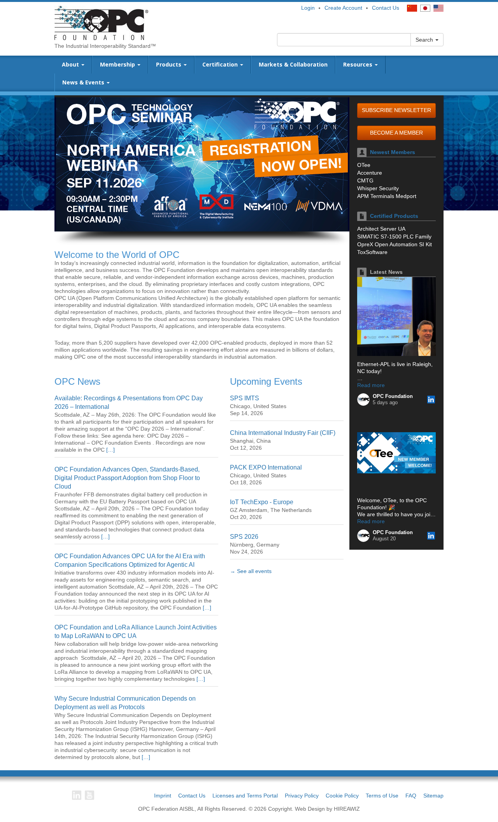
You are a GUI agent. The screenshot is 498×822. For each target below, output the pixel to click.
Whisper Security (378, 188)
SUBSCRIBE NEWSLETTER (396, 110)
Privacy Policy (302, 795)
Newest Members (392, 152)
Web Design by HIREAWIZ (327, 809)
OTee (363, 165)
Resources (358, 64)
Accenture (369, 173)
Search (425, 40)
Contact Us (385, 8)
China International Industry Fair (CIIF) (282, 432)
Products (169, 64)
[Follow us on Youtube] (89, 795)
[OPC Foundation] (101, 22)
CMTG (365, 180)
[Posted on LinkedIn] (431, 399)
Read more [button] (371, 385)
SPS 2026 (244, 536)
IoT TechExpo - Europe (261, 502)
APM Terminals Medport (386, 196)
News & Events (84, 82)
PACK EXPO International (266, 467)
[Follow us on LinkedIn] (76, 795)
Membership (118, 64)
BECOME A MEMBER (396, 133)
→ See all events (251, 571)
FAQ (410, 795)
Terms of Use (382, 795)
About (71, 64)
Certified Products (394, 216)
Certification (220, 64)
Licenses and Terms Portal (245, 795)
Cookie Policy (342, 795)
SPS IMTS (244, 398)
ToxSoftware (372, 252)
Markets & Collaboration (293, 64)
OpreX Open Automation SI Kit (394, 244)
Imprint (162, 795)
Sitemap (433, 795)
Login (308, 8)
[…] (110, 450)
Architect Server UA (381, 229)
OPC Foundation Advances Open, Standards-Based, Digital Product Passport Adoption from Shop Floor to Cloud (127, 478)
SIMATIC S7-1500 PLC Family (394, 236)
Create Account (343, 8)
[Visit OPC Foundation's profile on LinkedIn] (363, 399)
